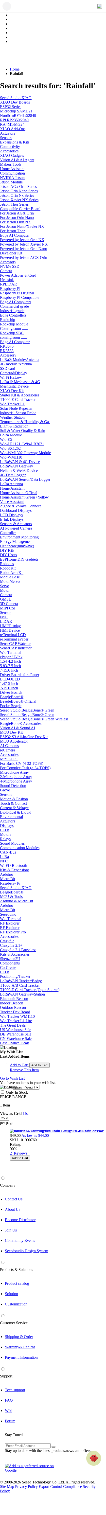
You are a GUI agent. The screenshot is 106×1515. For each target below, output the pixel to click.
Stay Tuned (14, 1435)
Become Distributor (20, 1220)
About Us (12, 1209)
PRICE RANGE (13, 1097)
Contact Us (13, 1199)
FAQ (9, 1400)
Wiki (8, 1410)
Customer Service (14, 1323)
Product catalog (17, 1283)
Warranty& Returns (20, 1347)
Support (6, 1376)
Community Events (20, 1240)
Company (7, 1185)
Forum (10, 1421)
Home (14, 69)
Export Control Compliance (60, 1486)
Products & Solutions (16, 1269)
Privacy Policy (26, 1486)
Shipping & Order (19, 1337)
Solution (11, 1294)
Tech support (15, 1390)
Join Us (11, 1230)
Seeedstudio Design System (26, 1251)
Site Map (7, 1486)
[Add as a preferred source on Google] (32, 1468)
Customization (16, 1304)
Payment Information (21, 1357)
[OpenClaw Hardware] (93, 1458)
